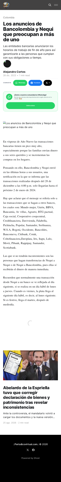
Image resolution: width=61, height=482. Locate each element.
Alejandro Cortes (14, 71)
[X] (27, 450)
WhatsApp (21, 82)
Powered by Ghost (30, 458)
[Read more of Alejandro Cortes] (7, 64)
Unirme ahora (30, 105)
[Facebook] (33, 450)
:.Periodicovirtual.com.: (26, 444)
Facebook (37, 82)
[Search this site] (49, 4)
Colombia (8, 17)
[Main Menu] (56, 5)
